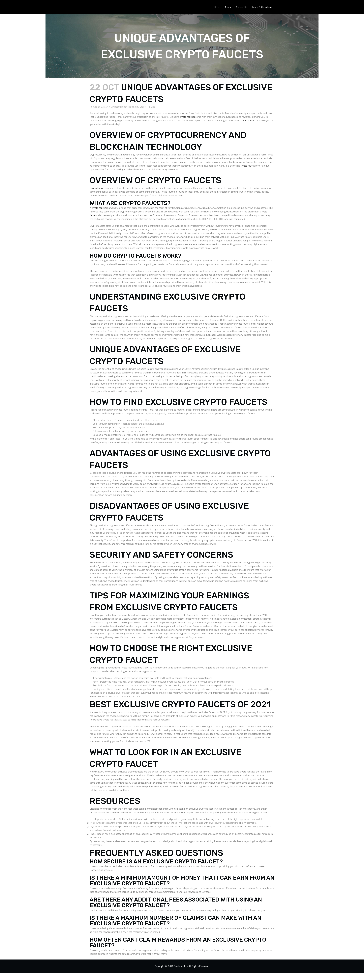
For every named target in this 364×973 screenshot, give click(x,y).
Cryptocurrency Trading (123, 106)
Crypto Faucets (98, 188)
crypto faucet (99, 207)
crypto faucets (187, 116)
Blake (143, 106)
